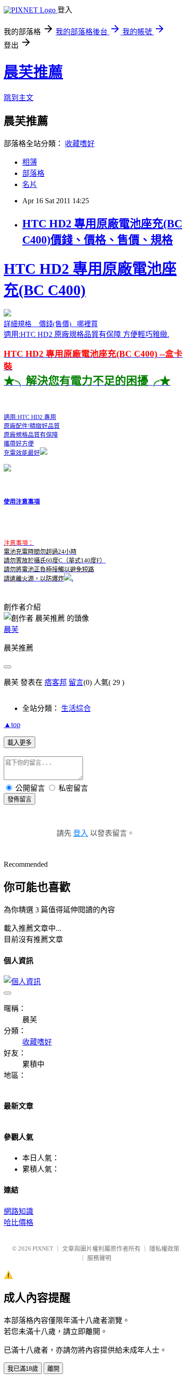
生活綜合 (76, 708)
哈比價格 (18, 1222)
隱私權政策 (164, 1248)
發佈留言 (19, 799)
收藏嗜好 (80, 144)
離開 (53, 1368)
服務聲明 (99, 1257)
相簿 (29, 162)
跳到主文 (18, 98)
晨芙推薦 (33, 72)
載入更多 (19, 742)
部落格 (33, 173)
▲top (12, 725)
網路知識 (18, 1211)
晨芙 (11, 629)
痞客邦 (56, 682)
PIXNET (42, 1248)
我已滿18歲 (22, 1368)
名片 (29, 184)
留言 (76, 682)
